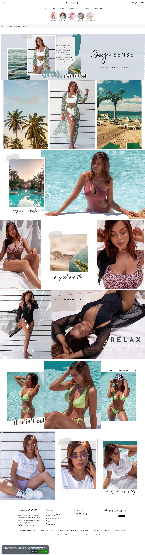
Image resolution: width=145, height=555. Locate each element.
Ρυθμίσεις (34, 551)
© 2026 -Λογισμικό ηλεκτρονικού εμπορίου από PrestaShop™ (72, 540)
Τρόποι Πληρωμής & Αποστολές (67, 530)
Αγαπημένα (106, 530)
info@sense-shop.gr (53, 518)
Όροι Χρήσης (85, 530)
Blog (80, 535)
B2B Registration (52, 524)
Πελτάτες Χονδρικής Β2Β (93, 535)
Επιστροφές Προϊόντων (46, 530)
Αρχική (96, 530)
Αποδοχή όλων (43, 551)
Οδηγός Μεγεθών (120, 530)
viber (49, 521)
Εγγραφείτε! (121, 516)
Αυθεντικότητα (49, 535)
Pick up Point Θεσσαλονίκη (66, 535)
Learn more (44, 548)
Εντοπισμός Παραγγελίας (27, 530)
